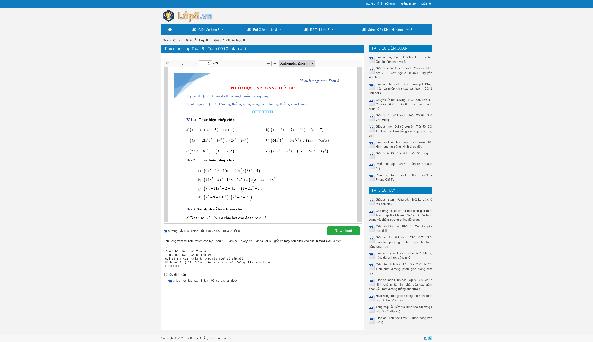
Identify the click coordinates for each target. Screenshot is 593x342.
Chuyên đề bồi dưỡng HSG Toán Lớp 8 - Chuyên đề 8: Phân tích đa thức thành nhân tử (400, 104)
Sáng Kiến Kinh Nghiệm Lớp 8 (390, 29)
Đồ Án (203, 338)
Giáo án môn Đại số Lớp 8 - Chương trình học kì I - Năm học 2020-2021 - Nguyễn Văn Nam (400, 73)
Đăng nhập (408, 3)
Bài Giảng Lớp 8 (265, 29)
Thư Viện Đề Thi (220, 338)
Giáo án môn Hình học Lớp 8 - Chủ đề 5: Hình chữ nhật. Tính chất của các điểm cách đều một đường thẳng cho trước (400, 284)
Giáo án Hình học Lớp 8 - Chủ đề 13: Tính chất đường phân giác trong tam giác (400, 269)
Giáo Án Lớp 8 (209, 29)
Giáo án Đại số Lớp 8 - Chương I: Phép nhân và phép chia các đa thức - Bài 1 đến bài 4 (400, 88)
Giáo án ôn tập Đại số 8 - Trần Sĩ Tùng (402, 153)
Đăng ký (390, 3)
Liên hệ (426, 3)
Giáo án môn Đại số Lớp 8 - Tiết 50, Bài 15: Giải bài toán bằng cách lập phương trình (400, 131)
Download (343, 231)
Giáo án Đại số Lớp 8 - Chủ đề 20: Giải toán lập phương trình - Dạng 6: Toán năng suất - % (400, 242)
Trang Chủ (372, 3)
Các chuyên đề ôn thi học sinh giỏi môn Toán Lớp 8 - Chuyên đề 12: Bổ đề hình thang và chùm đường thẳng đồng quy (400, 215)
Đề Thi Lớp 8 (319, 29)
